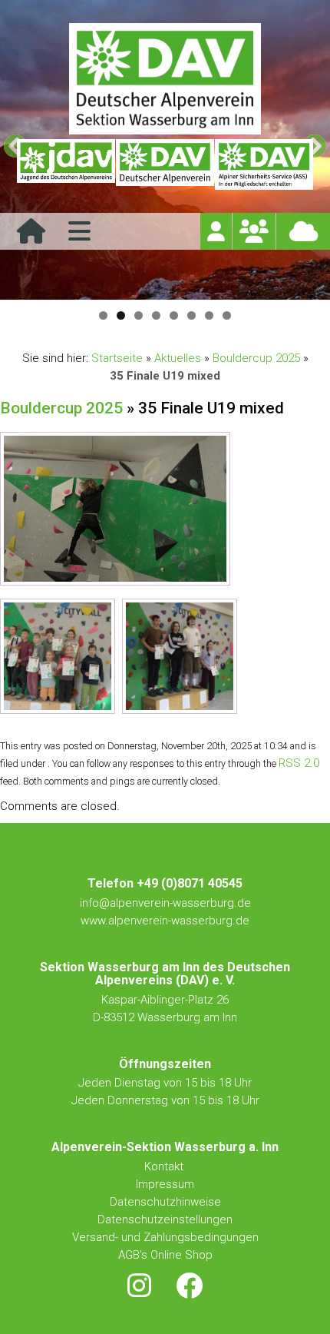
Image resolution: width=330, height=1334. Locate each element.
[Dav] (165, 164)
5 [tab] (174, 315)
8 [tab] (227, 315)
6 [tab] (191, 315)
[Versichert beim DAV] (264, 164)
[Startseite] (31, 236)
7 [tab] (209, 315)
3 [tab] (138, 315)
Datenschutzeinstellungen (165, 1219)
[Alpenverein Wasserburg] (165, 130)
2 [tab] (121, 315)
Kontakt (165, 1166)
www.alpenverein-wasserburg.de (165, 920)
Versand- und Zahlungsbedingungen (165, 1237)
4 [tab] (156, 315)
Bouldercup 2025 (256, 358)
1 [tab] (103, 315)
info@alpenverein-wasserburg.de (165, 903)
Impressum (165, 1184)
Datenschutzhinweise (165, 1202)
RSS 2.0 (299, 763)
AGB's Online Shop (165, 1255)
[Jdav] (66, 164)
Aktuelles (177, 358)
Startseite (117, 358)
